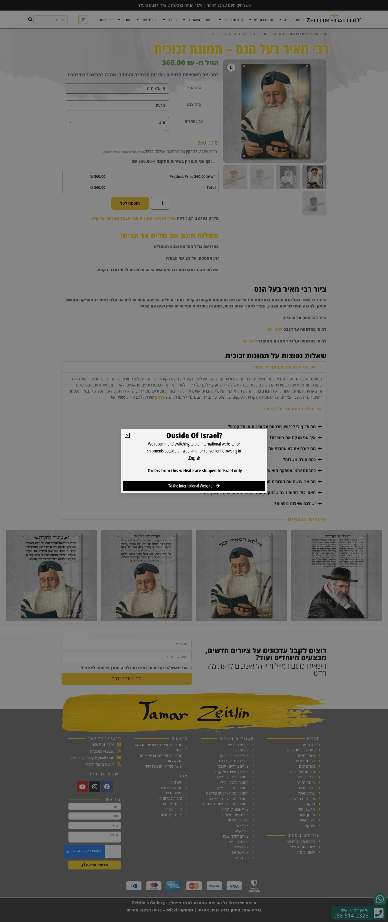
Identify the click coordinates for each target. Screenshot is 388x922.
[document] (194, 461)
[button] (127, 435)
